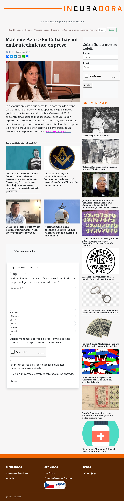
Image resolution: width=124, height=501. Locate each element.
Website (13, 327)
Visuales (38, 30)
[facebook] (85, 473)
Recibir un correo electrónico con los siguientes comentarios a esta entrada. (37, 366)
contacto (10, 478)
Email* (13, 319)
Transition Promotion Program (58, 478)
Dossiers (55, 30)
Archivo (93, 30)
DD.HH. (11, 30)
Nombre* (14, 312)
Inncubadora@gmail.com (17, 473)
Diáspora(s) (74, 30)
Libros (46, 30)
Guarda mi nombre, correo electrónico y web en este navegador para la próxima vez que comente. (40, 340)
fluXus (64, 30)
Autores (84, 30)
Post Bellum (49, 473)
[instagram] (91, 473)
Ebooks (20, 30)
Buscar (112, 30)
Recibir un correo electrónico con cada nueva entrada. (43, 374)
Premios (28, 30)
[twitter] (88, 473)
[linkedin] (95, 473)
